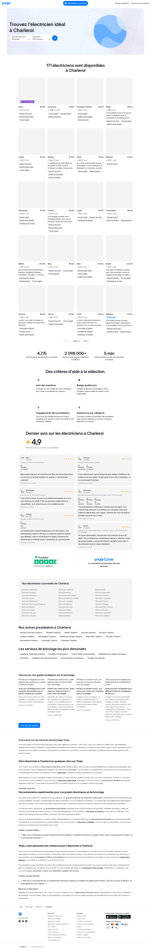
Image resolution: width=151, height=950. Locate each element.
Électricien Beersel (28, 607)
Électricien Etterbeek (29, 595)
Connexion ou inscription (140, 3)
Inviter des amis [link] (53, 929)
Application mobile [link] (54, 921)
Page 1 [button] (75, 341)
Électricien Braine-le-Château (69, 598)
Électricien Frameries (103, 616)
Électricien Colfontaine (103, 613)
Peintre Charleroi (70, 633)
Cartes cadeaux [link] (53, 932)
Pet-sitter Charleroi (113, 636)
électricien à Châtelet (86, 822)
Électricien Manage (102, 604)
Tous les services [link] (37, 947)
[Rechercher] (55, 38)
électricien (62, 773)
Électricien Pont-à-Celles (104, 607)
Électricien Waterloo (66, 613)
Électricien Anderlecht (29, 590)
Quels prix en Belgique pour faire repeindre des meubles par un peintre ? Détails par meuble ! (31, 691)
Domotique (24, 658)
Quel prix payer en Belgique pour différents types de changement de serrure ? (118, 691)
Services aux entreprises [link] (85, 924)
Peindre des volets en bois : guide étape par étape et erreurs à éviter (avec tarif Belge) (60, 691)
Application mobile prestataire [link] (58, 924)
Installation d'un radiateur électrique (112, 654)
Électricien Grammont (66, 590)
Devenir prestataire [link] (54, 918)
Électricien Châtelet (102, 595)
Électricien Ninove (65, 592)
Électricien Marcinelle (103, 592)
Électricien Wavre (65, 616)
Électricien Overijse (28, 610)
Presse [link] (79, 927)
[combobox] (21, 38)
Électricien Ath (100, 590)
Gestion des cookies (84, 937)
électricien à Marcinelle (67, 780)
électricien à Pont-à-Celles (92, 868)
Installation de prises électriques (44, 658)
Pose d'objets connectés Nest (83, 654)
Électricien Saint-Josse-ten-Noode (33, 604)
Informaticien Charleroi (29, 640)
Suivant (85, 341)
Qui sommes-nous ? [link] (54, 940)
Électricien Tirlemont (29, 616)
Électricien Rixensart (66, 607)
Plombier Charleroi (53, 633)
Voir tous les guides (29, 725)
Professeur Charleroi (69, 640)
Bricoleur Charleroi (106, 633)
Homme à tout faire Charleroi (31, 633)
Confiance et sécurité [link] (84, 921)
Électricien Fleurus (102, 601)
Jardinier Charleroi (27, 636)
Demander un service (77, 3)
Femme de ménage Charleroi (71, 636)
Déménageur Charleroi (47, 636)
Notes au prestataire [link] (55, 937)
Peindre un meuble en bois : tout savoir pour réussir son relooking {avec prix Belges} (89, 691)
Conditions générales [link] (84, 929)
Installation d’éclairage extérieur (32, 654)
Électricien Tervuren (29, 613)
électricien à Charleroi (95, 811)
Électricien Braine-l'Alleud (67, 595)
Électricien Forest (28, 598)
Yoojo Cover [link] (81, 918)
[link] (119, 146)
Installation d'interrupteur (58, 654)
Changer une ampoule (96, 658)
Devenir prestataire (122, 3)
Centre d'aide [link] (81, 916)
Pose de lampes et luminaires (72, 658)
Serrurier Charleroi (88, 633)
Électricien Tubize (65, 610)
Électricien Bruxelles (29, 592)
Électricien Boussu (102, 610)
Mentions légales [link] (83, 935)
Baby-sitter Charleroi (94, 636)
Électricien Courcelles (103, 598)
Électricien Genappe (66, 601)
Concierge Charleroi (49, 640)
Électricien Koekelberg (29, 601)
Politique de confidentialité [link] (86, 932)
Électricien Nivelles (65, 604)
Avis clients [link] (51, 927)
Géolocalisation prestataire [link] (57, 935)
